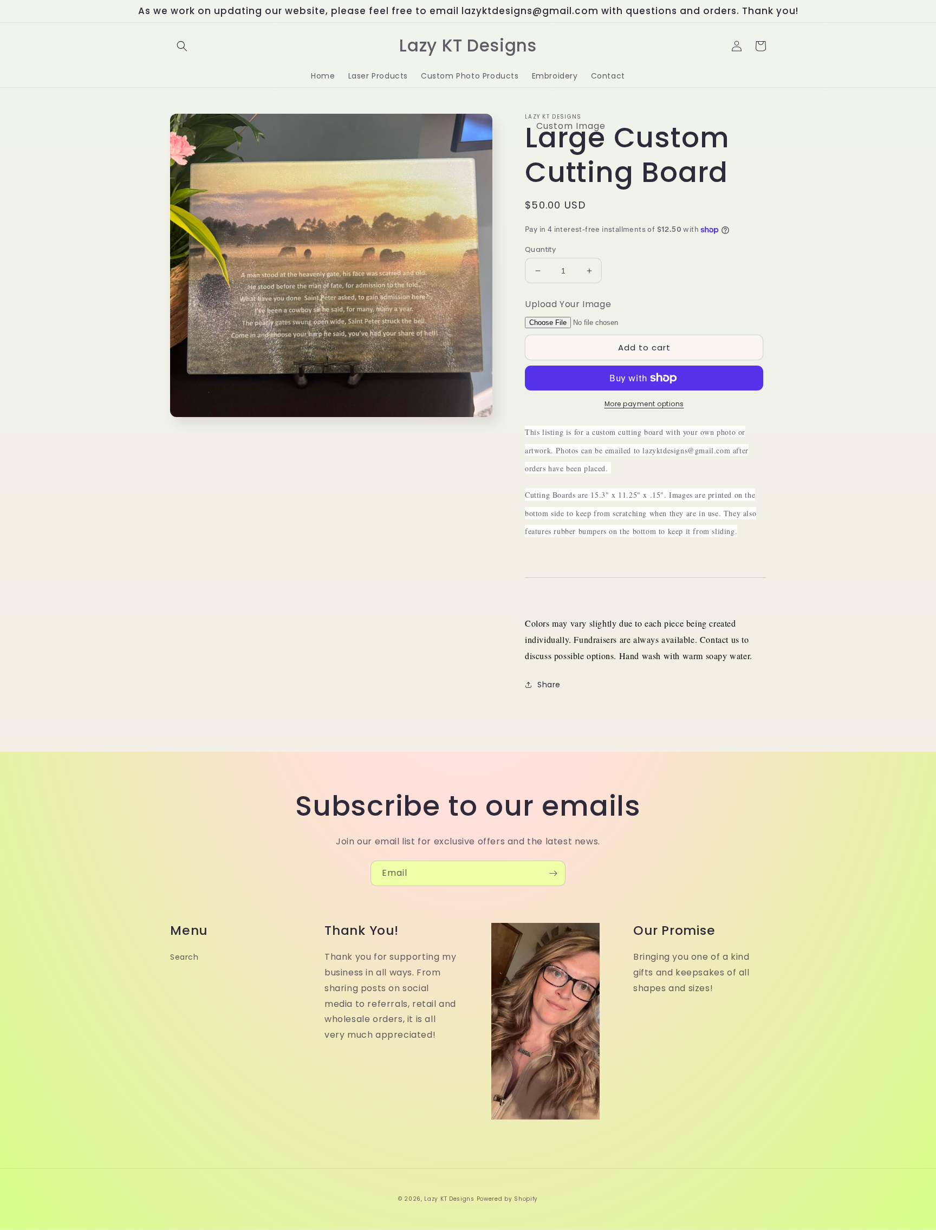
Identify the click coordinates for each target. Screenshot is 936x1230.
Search (184, 957)
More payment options (644, 403)
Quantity (540, 249)
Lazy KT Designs (449, 1199)
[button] (182, 46)
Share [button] (549, 684)
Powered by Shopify (507, 1199)
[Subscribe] (553, 873)
